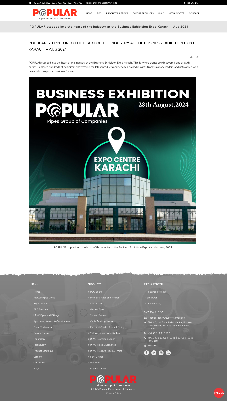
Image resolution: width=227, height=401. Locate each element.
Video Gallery (154, 303)
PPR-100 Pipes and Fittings (104, 297)
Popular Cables (98, 368)
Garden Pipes (97, 309)
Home (89, 13)
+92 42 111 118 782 (159, 333)
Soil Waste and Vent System (105, 333)
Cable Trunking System (102, 321)
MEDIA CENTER (176, 13)
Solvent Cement (98, 315)
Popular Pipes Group (44, 297)
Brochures (152, 297)
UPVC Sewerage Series (102, 339)
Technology (40, 344)
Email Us (152, 345)
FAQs (36, 368)
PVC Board (96, 291)
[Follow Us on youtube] (168, 353)
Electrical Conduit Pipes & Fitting (107, 327)
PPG (99, 13)
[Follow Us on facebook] (146, 353)
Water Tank (96, 303)
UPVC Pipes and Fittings (46, 315)
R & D (161, 13)
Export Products (143, 13)
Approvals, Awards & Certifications (52, 321)
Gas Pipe (95, 362)
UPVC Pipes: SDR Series (103, 344)
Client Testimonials (43, 327)
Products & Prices (117, 13)
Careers (38, 356)
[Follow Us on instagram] (161, 353)
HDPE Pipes (96, 356)
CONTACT (194, 13)
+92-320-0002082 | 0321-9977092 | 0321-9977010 (57, 3)
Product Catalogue (43, 350)
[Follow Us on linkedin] (153, 353)
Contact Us (39, 362)
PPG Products (41, 309)
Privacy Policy (113, 393)
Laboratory (39, 339)
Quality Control (41, 333)
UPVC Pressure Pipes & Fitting (106, 350)
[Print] (191, 57)
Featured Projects (156, 291)
